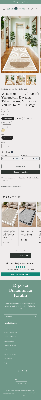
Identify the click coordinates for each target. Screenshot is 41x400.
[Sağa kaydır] (39, 80)
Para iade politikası (21, 396)
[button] (4, 9)
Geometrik (7, 138)
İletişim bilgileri (33, 393)
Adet (3, 142)
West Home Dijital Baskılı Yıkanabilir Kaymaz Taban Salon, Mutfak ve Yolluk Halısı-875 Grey (27, 233)
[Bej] (3, 130)
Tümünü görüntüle (20, 255)
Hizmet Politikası (10, 337)
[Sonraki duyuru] (37, 2)
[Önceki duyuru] (3, 2)
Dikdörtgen (7, 118)
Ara (5, 328)
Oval (27, 118)
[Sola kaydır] (2, 80)
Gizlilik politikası (21, 393)
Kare (19, 118)
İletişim (6, 350)
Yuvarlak (6, 123)
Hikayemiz (8, 358)
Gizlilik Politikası (10, 332)
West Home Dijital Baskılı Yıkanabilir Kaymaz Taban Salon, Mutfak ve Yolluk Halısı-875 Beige (9, 233)
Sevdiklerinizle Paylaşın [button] (12, 186)
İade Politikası (9, 341)
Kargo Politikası (10, 354)
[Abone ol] (35, 316)
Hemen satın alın (21, 172)
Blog (5, 363)
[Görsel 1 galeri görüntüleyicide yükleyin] (10, 80)
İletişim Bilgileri (10, 345)
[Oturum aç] (32, 9)
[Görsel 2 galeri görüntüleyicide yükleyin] (20, 80)
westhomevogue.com (17, 390)
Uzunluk (24, 155)
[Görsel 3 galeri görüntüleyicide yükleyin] (31, 80)
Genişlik (4, 155)
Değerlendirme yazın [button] (20, 274)
